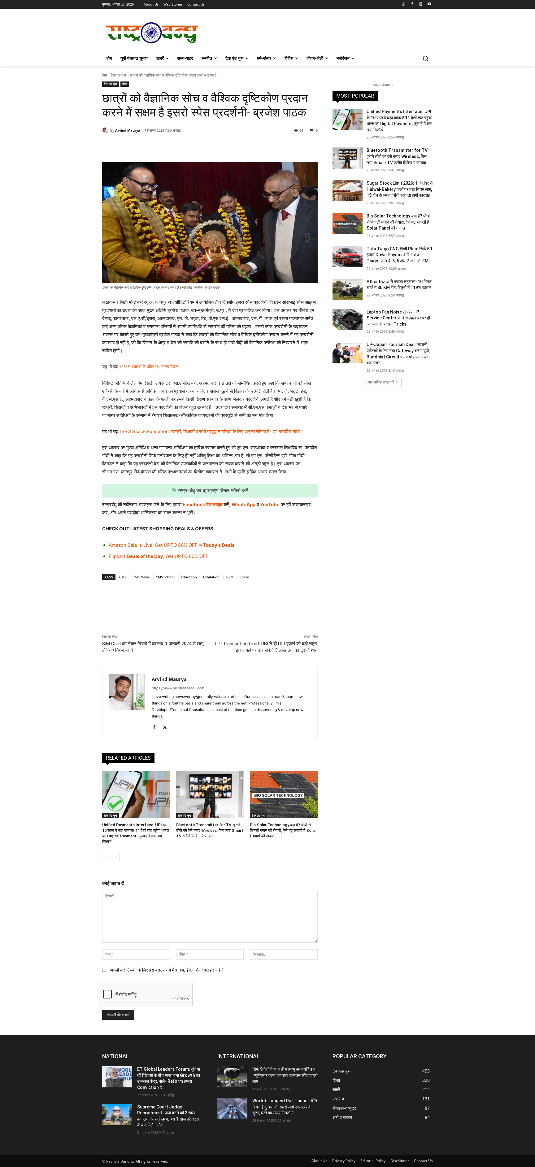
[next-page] (116, 857)
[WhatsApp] (191, 146)
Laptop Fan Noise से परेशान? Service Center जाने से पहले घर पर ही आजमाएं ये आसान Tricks (398, 318)
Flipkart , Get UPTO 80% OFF (158, 556)
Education (189, 577)
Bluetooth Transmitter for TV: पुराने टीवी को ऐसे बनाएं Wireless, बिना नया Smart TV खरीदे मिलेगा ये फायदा (209, 830)
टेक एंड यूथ (118, 75)
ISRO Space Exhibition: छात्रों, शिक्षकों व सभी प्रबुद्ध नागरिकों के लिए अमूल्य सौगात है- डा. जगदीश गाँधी (210, 431)
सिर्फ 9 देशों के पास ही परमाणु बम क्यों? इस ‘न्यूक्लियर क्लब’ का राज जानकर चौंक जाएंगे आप (284, 1075)
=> (200, 545)
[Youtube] (429, 4)
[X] (162, 146)
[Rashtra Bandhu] (151, 32)
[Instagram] (420, 4)
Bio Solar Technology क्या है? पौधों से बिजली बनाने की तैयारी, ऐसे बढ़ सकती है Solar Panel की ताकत (283, 830)
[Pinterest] (177, 146)
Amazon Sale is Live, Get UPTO (143, 545)
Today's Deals (218, 545)
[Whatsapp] (403, 4)
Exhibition (211, 577)
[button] (425, 58)
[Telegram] (205, 146)
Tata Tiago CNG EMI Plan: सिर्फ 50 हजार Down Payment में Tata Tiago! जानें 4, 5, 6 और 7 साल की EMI (399, 254)
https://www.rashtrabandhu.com (178, 688)
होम (104, 75)
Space (244, 577)
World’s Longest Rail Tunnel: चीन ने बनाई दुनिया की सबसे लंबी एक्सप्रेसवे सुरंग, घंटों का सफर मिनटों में (284, 1106)
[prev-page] (106, 857)
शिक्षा (124, 84)
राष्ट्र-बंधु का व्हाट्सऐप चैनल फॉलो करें (212, 490)
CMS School (165, 577)
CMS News (141, 577)
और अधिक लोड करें (381, 382)
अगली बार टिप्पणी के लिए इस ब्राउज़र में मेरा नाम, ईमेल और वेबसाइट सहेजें (167, 969)
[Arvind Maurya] (106, 130)
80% (182, 545)
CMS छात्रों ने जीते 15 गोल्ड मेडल (149, 367)
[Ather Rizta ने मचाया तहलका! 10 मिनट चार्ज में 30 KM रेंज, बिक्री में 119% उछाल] (348, 289)
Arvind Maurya (127, 130)
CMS (122, 577)
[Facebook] (412, 4)
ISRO (229, 577)
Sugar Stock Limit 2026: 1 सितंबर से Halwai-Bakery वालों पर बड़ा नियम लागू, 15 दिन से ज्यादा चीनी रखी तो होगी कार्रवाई (400, 189)
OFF (192, 545)
